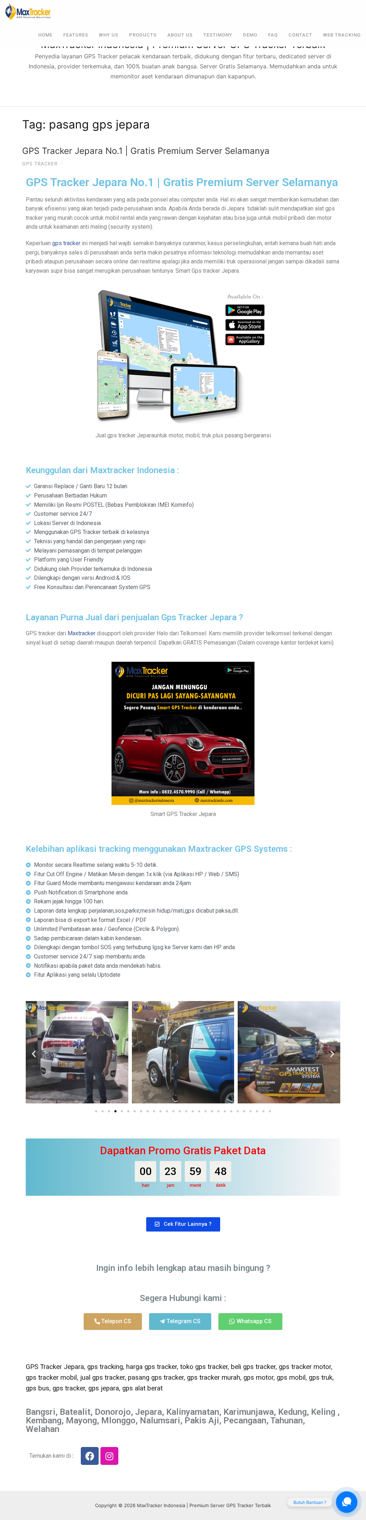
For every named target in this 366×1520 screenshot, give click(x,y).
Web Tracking (342, 35)
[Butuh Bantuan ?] (346, 1502)
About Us (180, 35)
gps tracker (66, 243)
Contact (300, 35)
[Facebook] (90, 1456)
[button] (33, 1053)
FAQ (273, 35)
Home (45, 35)
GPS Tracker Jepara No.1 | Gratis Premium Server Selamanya (145, 151)
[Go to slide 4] (115, 1111)
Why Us (108, 35)
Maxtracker (81, 633)
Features (75, 35)
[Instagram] (109, 1456)
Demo (250, 35)
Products (143, 35)
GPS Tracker (40, 163)
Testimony (217, 35)
